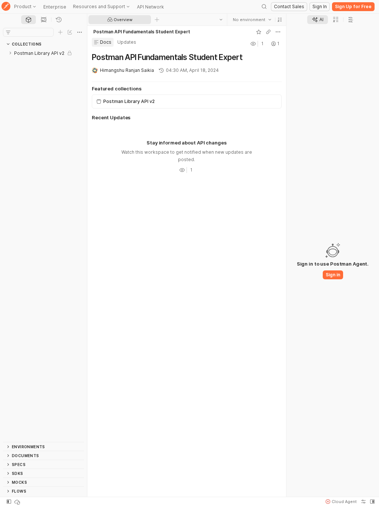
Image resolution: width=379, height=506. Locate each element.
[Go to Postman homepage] (5, 7)
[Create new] (60, 32)
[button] (279, 20)
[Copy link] (268, 32)
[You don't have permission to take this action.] (156, 19)
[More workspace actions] (278, 32)
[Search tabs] (221, 19)
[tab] (28, 19)
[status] (17, 501)
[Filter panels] (8, 32)
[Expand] (10, 53)
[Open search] (264, 6)
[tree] (43, 245)
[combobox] (252, 20)
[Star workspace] (258, 32)
